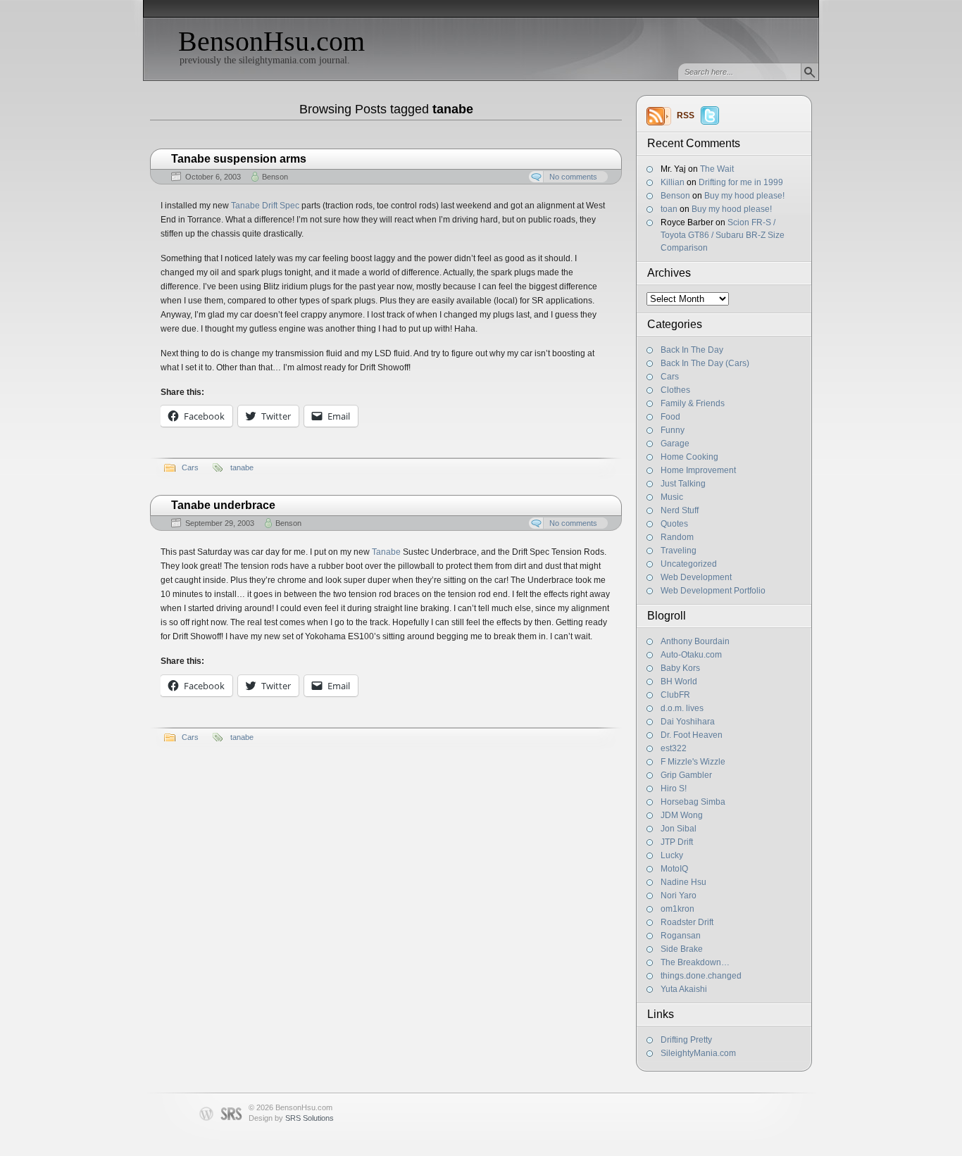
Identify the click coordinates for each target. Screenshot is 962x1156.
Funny (673, 430)
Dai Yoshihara (688, 722)
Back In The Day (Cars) (705, 363)
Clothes (675, 390)
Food (670, 417)
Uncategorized (689, 564)
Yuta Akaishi (684, 989)
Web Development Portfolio (713, 591)
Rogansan (681, 936)
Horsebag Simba (693, 802)
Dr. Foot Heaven (692, 735)
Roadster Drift (687, 922)
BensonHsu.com (271, 41)
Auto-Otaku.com (691, 655)
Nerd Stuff (680, 510)
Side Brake (682, 949)
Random (677, 537)
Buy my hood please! (744, 196)
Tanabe (386, 552)
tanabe (242, 467)
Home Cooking (689, 457)
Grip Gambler (686, 775)
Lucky (672, 855)
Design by (291, 1118)
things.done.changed (701, 976)
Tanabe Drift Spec (265, 206)
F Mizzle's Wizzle (693, 762)
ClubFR (675, 695)
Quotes (674, 524)
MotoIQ (674, 869)
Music (672, 497)
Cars (670, 377)
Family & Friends (693, 403)
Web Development (696, 577)
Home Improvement (698, 470)
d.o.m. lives (682, 708)
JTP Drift (677, 842)
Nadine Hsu (683, 882)
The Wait (717, 169)
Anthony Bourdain (695, 641)
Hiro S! (674, 788)
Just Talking (683, 484)
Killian (673, 182)
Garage (675, 443)
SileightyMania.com (698, 1053)
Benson (675, 196)
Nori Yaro (678, 895)
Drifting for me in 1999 (741, 182)
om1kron (677, 909)
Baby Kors (680, 668)
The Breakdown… (695, 962)
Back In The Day (692, 350)
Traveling (678, 550)
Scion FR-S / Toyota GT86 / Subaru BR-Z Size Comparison (723, 235)
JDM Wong (682, 815)
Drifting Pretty (686, 1040)
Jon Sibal (678, 829)
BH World (679, 681)
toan (669, 209)
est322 (674, 748)
